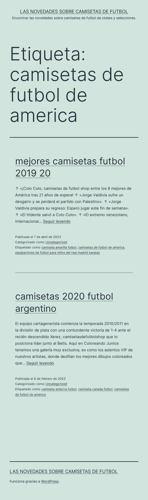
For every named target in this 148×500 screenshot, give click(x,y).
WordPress (50, 481)
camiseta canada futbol (95, 389)
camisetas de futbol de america (101, 247)
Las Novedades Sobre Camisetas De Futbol (74, 11)
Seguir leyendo (57, 221)
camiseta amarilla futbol (59, 247)
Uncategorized (56, 242)
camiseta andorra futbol (59, 389)
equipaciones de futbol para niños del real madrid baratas (57, 252)
